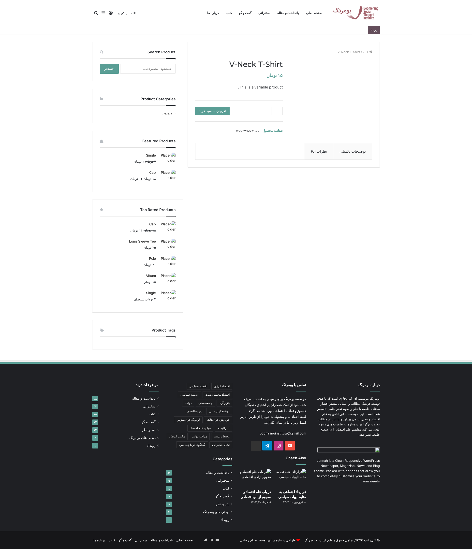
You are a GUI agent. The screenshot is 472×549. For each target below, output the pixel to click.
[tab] (352, 151)
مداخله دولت (199, 436)
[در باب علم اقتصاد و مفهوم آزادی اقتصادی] (255, 478)
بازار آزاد (224, 403)
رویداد (225, 520)
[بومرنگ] (355, 13)
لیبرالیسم (224, 428)
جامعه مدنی (205, 403)
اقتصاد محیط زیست (217, 394)
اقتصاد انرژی (222, 386)
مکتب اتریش (177, 436)
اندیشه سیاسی (189, 394)
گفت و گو (245, 13)
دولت (188, 403)
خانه (366, 52)
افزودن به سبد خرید (212, 111)
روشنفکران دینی (219, 411)
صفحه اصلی (314, 13)
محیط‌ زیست (222, 436)
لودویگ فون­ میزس (188, 419)
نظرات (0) (319, 151)
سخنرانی (264, 13)
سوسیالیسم (194, 411)
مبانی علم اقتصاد (200, 428)
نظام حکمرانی (221, 445)
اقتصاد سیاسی (198, 386)
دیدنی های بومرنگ (216, 512)
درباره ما (213, 13)
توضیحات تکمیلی (352, 151)
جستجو (109, 69)
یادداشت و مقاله (288, 13)
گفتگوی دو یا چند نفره (192, 445)
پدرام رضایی (248, 540)
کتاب (229, 13)
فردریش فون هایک (218, 419)
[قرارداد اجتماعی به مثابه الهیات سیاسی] (290, 478)
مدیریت (167, 113)
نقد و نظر (222, 504)
